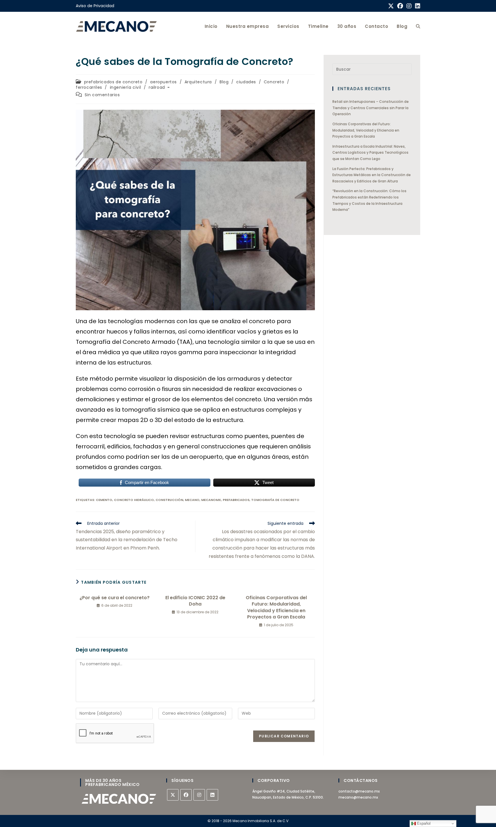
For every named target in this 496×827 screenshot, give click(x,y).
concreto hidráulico (134, 500)
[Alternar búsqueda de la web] (418, 26)
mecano (192, 500)
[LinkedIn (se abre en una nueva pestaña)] (416, 6)
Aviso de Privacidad (95, 6)
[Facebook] (186, 795)
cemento (104, 500)
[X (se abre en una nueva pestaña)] (391, 6)
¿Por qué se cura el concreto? (115, 598)
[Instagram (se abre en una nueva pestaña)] (409, 6)
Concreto (274, 82)
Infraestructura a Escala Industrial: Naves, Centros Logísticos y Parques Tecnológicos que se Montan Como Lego (370, 152)
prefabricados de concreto (113, 82)
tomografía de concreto (275, 500)
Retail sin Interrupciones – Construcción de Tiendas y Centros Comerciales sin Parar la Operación (370, 107)
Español (423, 823)
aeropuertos (163, 82)
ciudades (246, 82)
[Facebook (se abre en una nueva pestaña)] (400, 6)
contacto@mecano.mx (359, 791)
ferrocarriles (89, 87)
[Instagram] (199, 795)
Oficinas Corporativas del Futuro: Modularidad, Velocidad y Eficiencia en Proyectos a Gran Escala (276, 607)
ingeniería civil (125, 87)
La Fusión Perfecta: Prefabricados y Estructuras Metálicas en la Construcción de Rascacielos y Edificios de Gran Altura (371, 175)
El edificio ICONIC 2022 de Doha (195, 601)
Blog (224, 82)
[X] (173, 795)
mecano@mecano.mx (358, 797)
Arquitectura (198, 82)
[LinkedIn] (212, 795)
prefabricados (236, 500)
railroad (157, 87)
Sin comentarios (102, 95)
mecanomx (211, 500)
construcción (169, 500)
